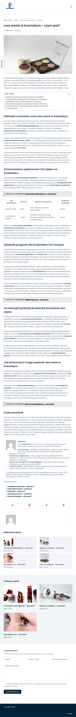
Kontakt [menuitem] (69, 714)
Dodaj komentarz (12, 666)
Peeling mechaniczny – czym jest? (21, 486)
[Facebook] (12, 505)
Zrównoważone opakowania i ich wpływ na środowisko (26, 99)
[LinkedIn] (63, 505)
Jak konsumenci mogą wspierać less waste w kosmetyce (27, 106)
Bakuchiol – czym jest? (17, 491)
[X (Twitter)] (29, 505)
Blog (18, 30)
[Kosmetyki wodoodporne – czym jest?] (20, 593)
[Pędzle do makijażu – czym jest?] (55, 593)
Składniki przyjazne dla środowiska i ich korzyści (24, 102)
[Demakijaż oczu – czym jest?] (20, 622)
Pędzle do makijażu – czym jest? (51, 548)
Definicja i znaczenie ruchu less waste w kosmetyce (24, 97)
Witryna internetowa (59, 659)
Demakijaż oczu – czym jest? (15, 564)
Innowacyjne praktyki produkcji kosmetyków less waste (26, 104)
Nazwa (8, 659)
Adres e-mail (34, 659)
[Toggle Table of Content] (68, 94)
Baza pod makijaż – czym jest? (20, 496)
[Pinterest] (46, 505)
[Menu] (71, 6)
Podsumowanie (12, 108)
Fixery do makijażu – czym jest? (51, 564)
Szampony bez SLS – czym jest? (20, 494)
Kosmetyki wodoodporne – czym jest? (18, 548)
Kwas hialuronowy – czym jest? (20, 489)
